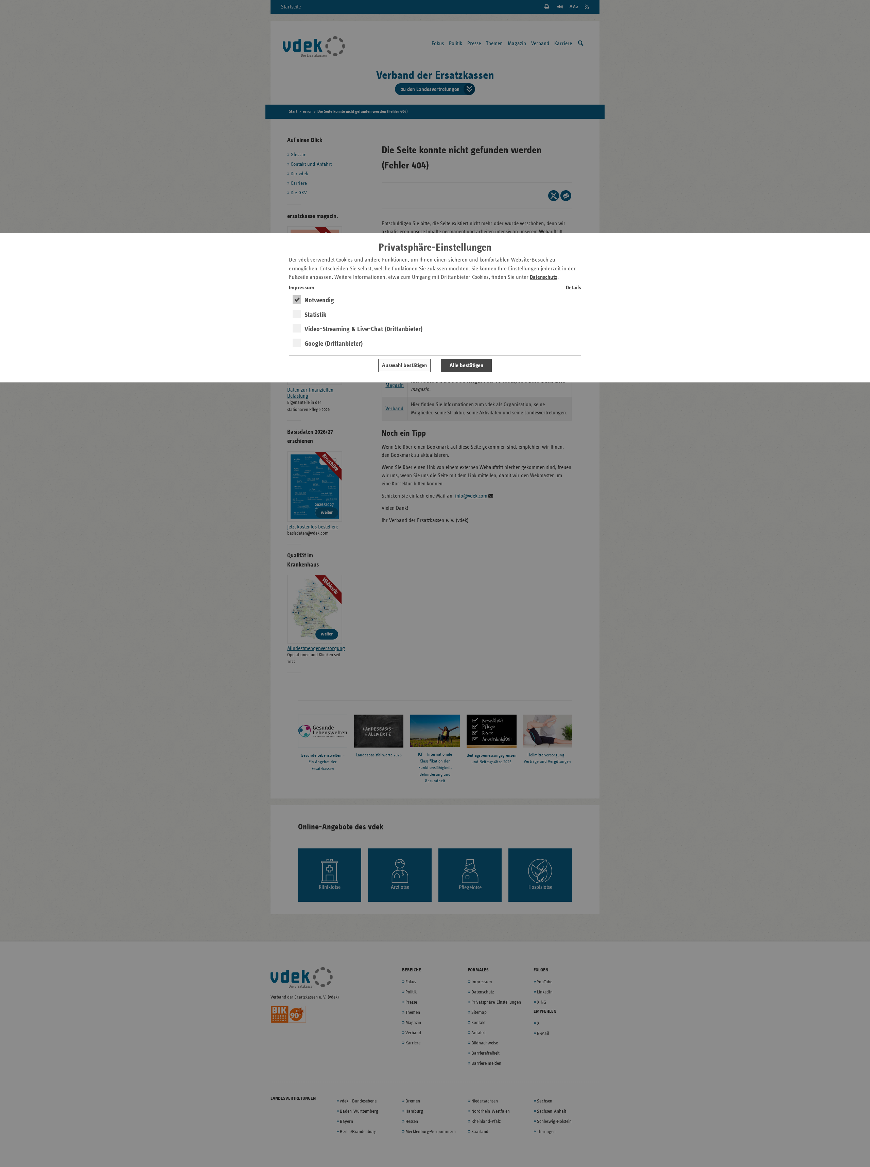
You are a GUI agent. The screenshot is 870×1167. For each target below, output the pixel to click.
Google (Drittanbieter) (333, 343)
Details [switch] (573, 288)
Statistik (315, 314)
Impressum (301, 288)
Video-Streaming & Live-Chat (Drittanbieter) (363, 329)
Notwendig (319, 300)
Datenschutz (543, 277)
